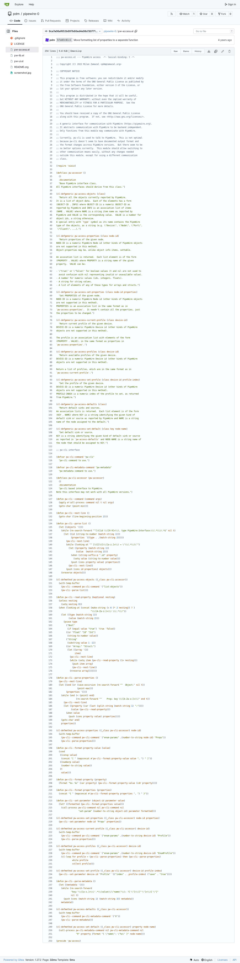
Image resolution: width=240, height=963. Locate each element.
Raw (176, 51)
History (198, 51)
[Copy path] (136, 31)
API (234, 959)
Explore (19, 4)
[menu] (194, 959)
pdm (16, 14)
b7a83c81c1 (64, 40)
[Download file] (209, 51)
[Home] (7, 4)
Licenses (223, 959)
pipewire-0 (31, 14)
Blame (186, 51)
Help (31, 4)
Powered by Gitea (14, 959)
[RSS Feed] (172, 13)
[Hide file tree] (8, 31)
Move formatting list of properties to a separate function (106, 39)
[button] (184, 13)
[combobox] (213, 31)
